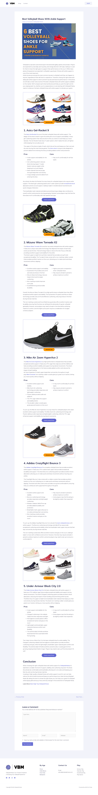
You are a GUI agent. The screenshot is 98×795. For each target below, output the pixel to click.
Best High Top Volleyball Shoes (39, 684)
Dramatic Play (80, 771)
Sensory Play (80, 769)
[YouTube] (14, 777)
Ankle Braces (43, 771)
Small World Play (81, 772)
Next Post (79, 697)
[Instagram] (12, 777)
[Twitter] (9, 777)
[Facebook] (6, 777)
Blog (19, 3)
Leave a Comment (27, 21)
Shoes (41, 769)
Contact (25, 3)
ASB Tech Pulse (88, 787)
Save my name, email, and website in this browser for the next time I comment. (46, 740)
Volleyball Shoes (38, 21)
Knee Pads (42, 772)
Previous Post (19, 697)
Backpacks (42, 774)
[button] (88, 3)
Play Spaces (80, 774)
